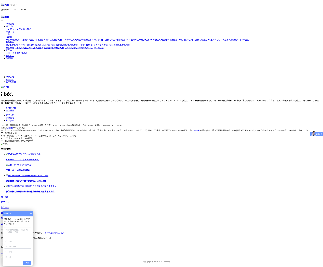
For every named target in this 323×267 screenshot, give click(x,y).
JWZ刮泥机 (11, 82)
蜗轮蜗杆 (4, 128)
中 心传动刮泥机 (104, 125)
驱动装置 (63, 125)
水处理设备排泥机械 (177, 131)
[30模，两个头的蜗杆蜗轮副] (19, 165)
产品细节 (10, 118)
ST (50, 136)
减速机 (10, 128)
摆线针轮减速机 (47, 131)
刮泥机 (4, 125)
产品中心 (10, 79)
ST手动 (65, 136)
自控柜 (70, 125)
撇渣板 (55, 125)
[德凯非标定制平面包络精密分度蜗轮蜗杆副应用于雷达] (31, 186)
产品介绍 (10, 115)
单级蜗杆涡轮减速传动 (28, 131)
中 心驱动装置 (20, 128)
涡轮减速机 (10, 136)
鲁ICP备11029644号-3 (54, 233)
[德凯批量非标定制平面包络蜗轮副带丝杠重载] (27, 176)
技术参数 (10, 120)
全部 (8, 34)
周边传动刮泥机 (117, 125)
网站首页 (10, 24)
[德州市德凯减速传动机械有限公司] (161, 5)
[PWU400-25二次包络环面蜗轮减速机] (23, 154)
